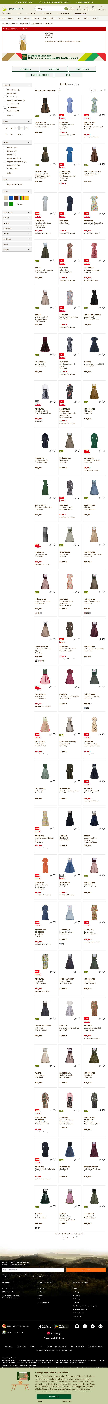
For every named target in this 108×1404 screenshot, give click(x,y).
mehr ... (9, 115)
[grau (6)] (6, 204)
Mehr (94, 18)
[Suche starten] (66, 8)
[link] (79, 8)
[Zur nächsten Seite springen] (105, 90)
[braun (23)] (16, 198)
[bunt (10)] (22, 198)
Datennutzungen (59, 1379)
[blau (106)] (11, 198)
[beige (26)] (6, 198)
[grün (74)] (11, 204)
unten (79, 41)
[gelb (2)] (27, 198)
